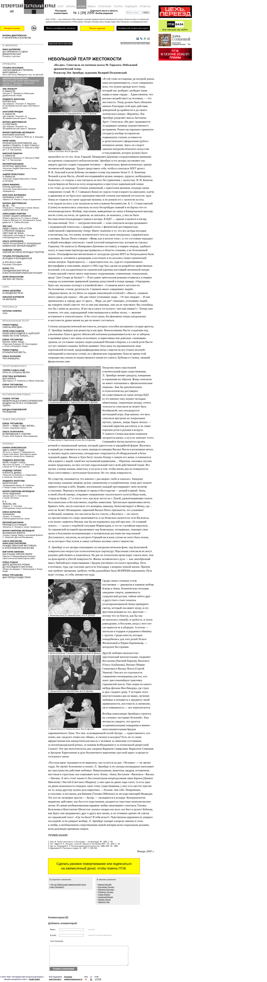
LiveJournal (141, 39)
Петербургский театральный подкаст (133, 28)
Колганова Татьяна (106, 887)
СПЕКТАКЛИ (104, 6)
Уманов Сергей (104, 900)
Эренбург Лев (104, 902)
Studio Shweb (34, 979)
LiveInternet (148, 39)
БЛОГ (61, 6)
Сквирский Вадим (105, 897)
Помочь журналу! (97, 28)
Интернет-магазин (12, 28)
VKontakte (138, 39)
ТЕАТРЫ (118, 6)
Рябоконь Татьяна (105, 892)
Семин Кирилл (104, 895)
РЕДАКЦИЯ (131, 6)
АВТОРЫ (70, 6)
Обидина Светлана (106, 890)
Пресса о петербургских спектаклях (60, 28)
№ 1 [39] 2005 (82, 13)
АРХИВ (81, 6)
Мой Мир (145, 39)
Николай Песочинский (60, 44)
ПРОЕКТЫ (144, 6)
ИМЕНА (91, 6)
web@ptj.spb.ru (55, 979)
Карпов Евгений (104, 885)
